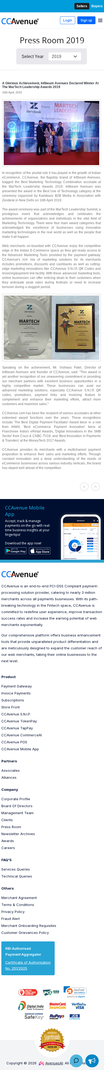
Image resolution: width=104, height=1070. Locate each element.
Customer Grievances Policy (25, 932)
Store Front (10, 707)
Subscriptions (12, 700)
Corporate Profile (15, 799)
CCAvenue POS (14, 742)
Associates (10, 770)
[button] (75, 992)
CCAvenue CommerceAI (21, 735)
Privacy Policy (13, 911)
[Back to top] (95, 486)
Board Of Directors (17, 806)
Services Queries (15, 869)
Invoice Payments (16, 693)
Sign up (86, 20)
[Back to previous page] (84, 486)
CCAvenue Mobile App (20, 749)
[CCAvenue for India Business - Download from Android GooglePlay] (15, 550)
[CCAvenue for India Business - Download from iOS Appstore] (39, 550)
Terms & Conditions (17, 904)
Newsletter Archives (18, 834)
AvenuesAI (54, 1063)
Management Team (17, 813)
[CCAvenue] (20, 21)
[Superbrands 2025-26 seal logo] (52, 1040)
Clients (7, 820)
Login (67, 20)
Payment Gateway (16, 686)
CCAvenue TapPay (17, 728)
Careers (8, 848)
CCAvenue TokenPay (19, 721)
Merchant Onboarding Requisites (28, 925)
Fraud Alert (10, 918)
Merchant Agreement (19, 898)
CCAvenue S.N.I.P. (16, 714)
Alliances (9, 777)
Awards (7, 841)
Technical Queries (16, 876)
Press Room (11, 827)
